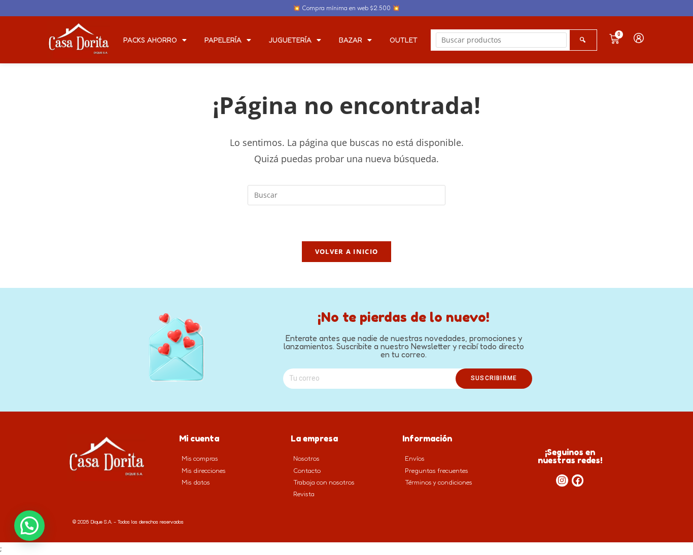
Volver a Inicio (346, 251)
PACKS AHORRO (150, 39)
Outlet (404, 39)
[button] (29, 525)
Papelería (222, 39)
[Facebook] (578, 480)
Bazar (350, 39)
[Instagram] (562, 480)
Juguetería (290, 39)
